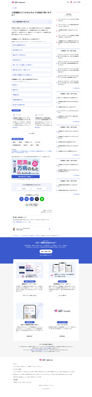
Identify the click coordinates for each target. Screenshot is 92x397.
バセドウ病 (37, 142)
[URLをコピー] (21, 199)
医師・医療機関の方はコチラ (46, 255)
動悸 (32, 145)
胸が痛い (26, 145)
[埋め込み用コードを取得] (32, 199)
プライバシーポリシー (20, 41)
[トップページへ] (46, 361)
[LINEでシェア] (42, 199)
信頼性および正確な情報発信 (36, 349)
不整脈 (37, 145)
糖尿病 (20, 142)
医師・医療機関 (47, 348)
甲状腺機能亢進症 (16, 145)
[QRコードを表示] (26, 199)
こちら (44, 351)
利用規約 (13, 41)
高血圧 (14, 142)
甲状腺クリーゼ (28, 142)
